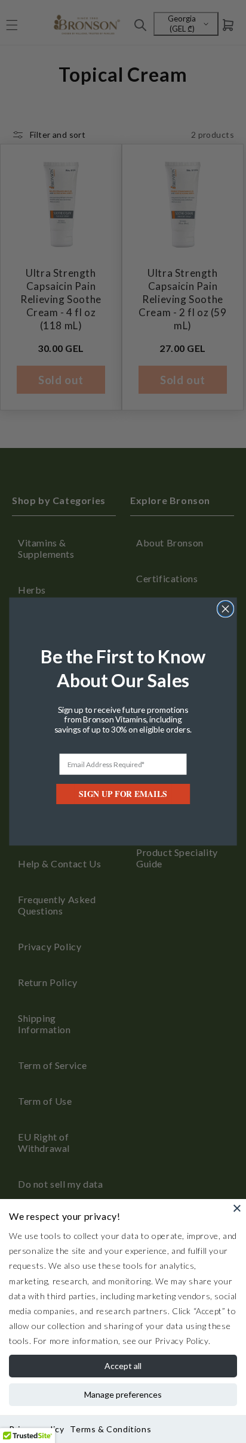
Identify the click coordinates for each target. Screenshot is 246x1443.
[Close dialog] (225, 609)
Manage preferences (123, 1394)
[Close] (237, 1208)
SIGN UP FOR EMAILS (123, 794)
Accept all (123, 1366)
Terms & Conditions (110, 1429)
